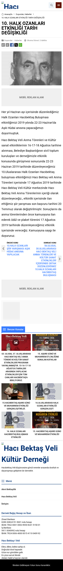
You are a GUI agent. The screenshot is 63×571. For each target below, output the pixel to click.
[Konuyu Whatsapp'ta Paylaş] (20, 45)
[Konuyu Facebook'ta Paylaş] (12, 45)
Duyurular (20, 14)
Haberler (28, 14)
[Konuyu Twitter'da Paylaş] (16, 45)
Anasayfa (8, 14)
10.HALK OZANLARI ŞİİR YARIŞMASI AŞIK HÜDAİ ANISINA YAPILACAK (18, 250)
